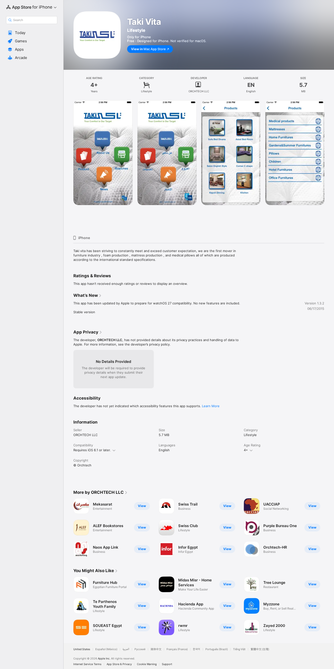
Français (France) (177, 649)
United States (81, 649)
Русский (139, 649)
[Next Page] (329, 166)
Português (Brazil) (216, 649)
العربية (125, 649)
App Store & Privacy (119, 664)
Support (167, 664)
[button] (31, 32)
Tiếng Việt (239, 649)
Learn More (211, 406)
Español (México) (106, 649)
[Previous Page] (68, 166)
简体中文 (156, 649)
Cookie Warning (147, 664)
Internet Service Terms (87, 664)
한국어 (196, 649)
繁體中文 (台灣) (260, 649)
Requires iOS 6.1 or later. (92, 450)
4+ (246, 450)
